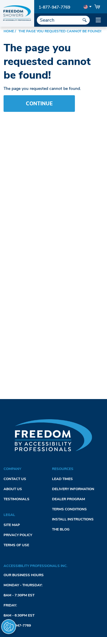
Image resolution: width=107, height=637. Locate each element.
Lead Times (62, 478)
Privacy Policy (18, 535)
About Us (13, 489)
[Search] (85, 20)
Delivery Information (73, 489)
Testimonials (16, 499)
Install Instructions (73, 519)
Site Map (12, 524)
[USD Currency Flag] (87, 7)
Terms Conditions (69, 509)
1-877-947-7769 (54, 7)
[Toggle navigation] (98, 20)
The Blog (61, 529)
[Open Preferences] (8, 626)
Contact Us (15, 478)
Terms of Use (16, 545)
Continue (39, 103)
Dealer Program (68, 499)
